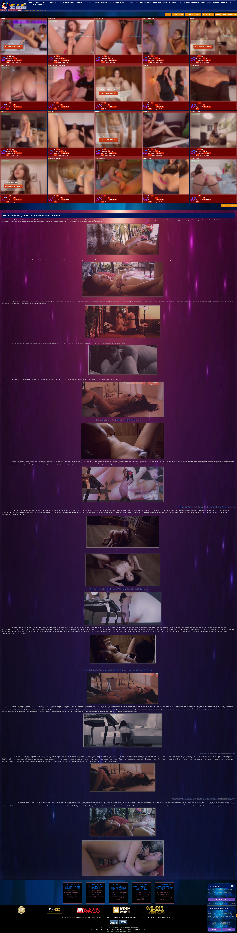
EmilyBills (147, 65)
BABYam (52, 111)
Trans (18, 7)
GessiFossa (101, 158)
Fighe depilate (132, 2)
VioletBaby (195, 158)
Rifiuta (214, 929)
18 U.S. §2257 (215, 922)
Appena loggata (178, 14)
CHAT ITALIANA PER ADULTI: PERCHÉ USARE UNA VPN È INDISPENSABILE (141, 887)
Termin (128, 929)
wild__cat (147, 158)
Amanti (167, 14)
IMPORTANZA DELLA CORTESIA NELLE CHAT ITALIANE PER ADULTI (72, 886)
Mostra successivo (229, 205)
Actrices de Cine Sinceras (120, 917)
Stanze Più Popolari (193, 14)
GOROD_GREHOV (149, 18)
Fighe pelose (145, 2)
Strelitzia (147, 111)
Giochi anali (206, 2)
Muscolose (177, 2)
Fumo (231, 2)
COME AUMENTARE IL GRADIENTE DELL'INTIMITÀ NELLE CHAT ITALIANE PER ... (118, 887)
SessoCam (3, 10)
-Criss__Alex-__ (102, 18)
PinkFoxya (195, 65)
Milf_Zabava (6, 65)
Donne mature (82, 2)
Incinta (224, 2)
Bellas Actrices (135, 917)
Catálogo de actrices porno (101, 917)
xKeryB (4, 111)
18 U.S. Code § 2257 (96, 929)
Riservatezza (137, 929)
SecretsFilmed (54, 158)
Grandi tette (118, 2)
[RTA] (233, 903)
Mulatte (166, 2)
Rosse (45, 2)
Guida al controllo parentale (114, 929)
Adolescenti (55, 2)
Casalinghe (94, 2)
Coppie (23, 7)
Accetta (228, 929)
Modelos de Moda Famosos (81, 917)
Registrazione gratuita (13, 46)
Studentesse (68, 2)
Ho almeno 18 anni (221, 899)
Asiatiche (157, 2)
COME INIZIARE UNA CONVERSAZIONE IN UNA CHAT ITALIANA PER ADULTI (164, 887)
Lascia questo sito (214, 903)
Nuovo (217, 14)
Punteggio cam (207, 14)
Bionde (31, 2)
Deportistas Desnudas (149, 917)
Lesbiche (32, 5)
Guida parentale (226, 922)
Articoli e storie (164, 917)
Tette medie (106, 2)
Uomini (12, 7)
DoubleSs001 (196, 111)
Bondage (42, 5)
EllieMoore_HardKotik (57, 65)
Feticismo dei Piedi (191, 2)
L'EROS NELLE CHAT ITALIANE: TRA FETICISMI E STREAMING (95, 886)
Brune (38, 2)
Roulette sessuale (229, 14)
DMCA (145, 929)
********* (3, 18)
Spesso (216, 2)
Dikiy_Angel (53, 18)
